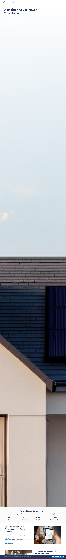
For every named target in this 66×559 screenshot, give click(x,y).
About (30, 2)
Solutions (34, 2)
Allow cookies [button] (61, 556)
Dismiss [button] (54, 556)
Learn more (30, 556)
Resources (40, 2)
